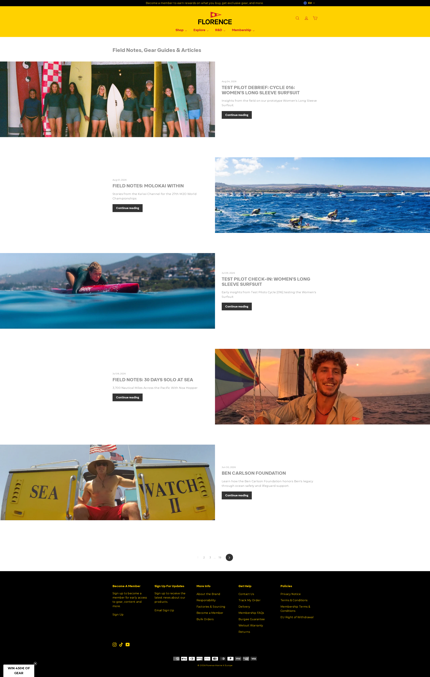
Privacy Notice (291, 594)
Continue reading (236, 115)
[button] (18, 671)
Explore (200, 30)
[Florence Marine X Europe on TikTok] (121, 644)
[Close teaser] (35, 663)
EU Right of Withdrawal (297, 617)
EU (310, 3)
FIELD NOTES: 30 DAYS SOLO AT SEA (153, 379)
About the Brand (208, 594)
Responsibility (206, 600)
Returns (244, 631)
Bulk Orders (205, 619)
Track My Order (250, 600)
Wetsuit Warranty (251, 625)
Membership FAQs (251, 612)
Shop (180, 30)
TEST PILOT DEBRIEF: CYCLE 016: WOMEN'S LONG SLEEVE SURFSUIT (261, 90)
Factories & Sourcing (211, 606)
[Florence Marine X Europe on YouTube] (128, 644)
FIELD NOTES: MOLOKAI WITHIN (148, 186)
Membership (242, 30)
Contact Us (246, 594)
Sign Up (118, 614)
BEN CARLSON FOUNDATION (254, 473)
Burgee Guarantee (252, 619)
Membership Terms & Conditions (295, 608)
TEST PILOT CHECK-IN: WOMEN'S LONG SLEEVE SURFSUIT (266, 281)
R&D (219, 30)
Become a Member (210, 612)
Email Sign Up (164, 610)
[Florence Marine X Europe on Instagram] (115, 644)
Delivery (244, 606)
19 (220, 557)
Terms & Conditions (294, 600)
